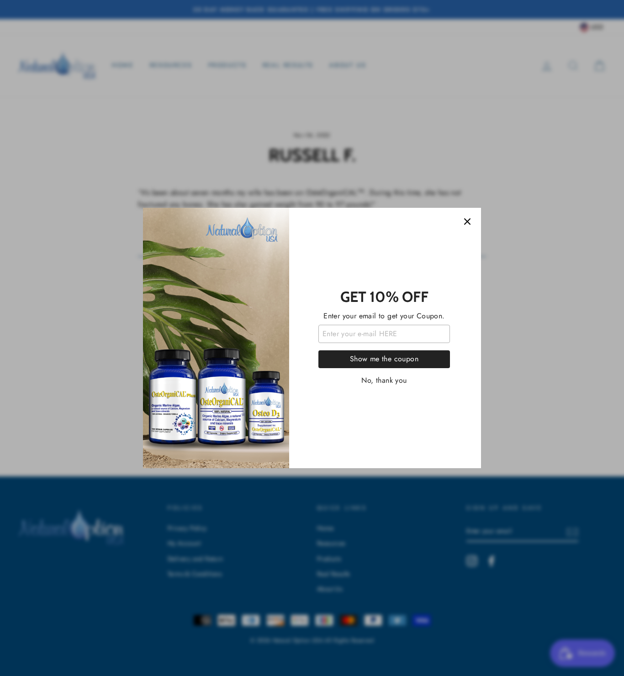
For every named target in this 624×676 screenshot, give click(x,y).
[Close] (467, 221)
